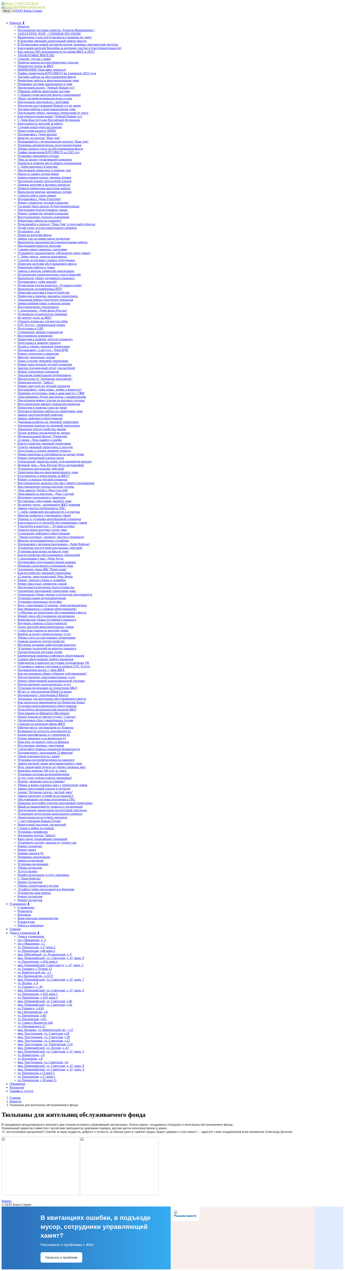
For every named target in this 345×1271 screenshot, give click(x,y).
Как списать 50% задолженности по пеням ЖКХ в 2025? (56, 51)
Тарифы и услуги (21, 1091)
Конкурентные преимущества (38, 918)
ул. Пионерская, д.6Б (32, 1015)
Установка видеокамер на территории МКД (47, 688)
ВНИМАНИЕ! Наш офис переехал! (42, 69)
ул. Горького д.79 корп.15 (35, 968)
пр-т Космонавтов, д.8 (33, 1012)
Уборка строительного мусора (38, 885)
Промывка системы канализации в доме (45, 84)
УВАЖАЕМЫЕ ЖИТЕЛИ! (36, 55)
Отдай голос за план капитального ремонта (47, 227)
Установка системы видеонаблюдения (43, 774)
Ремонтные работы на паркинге (39, 220)
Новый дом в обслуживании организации (46, 616)
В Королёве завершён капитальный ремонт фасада (52, 41)
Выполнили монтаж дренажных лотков (44, 192)
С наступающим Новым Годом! (39, 821)
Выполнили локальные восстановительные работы (52, 242)
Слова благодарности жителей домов (43, 630)
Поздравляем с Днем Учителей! (39, 199)
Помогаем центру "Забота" (36, 382)
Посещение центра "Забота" (37, 835)
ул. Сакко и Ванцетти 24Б (35, 1022)
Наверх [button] (7, 1201)
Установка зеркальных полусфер (40, 601)
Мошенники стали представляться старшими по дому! (55, 37)
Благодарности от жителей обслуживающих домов (52, 522)
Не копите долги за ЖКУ (35, 317)
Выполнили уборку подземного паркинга (46, 278)
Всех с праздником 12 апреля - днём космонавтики (52, 605)
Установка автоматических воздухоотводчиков (49, 145)
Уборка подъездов (30, 867)
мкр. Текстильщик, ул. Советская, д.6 (43, 1062)
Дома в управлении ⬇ (25, 932)
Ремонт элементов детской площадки (43, 213)
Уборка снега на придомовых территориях (47, 637)
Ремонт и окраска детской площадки (42, 479)
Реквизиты (25, 911)
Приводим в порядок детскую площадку (45, 339)
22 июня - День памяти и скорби (40, 440)
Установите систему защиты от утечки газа (47, 842)
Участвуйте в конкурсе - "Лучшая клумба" (46, 526)
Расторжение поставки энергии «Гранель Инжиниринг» (56, 30)
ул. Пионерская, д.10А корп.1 (38, 994)
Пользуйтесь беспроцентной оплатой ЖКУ (47, 709)
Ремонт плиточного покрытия (38, 353)
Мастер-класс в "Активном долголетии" (45, 378)
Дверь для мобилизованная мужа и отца (45, 98)
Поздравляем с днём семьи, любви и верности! (49, 389)
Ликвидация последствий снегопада (42, 817)
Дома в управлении (31, 936)
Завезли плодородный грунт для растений (46, 368)
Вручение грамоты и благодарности (42, 623)
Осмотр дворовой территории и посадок (45, 447)
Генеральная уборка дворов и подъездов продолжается (55, 594)
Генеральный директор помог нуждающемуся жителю (55, 461)
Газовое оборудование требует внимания (45, 659)
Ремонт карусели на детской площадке (44, 386)
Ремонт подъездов (30, 882)
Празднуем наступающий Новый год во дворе (49, 105)
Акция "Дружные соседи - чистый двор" (45, 792)
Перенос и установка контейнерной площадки (49, 519)
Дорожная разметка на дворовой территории (48, 422)
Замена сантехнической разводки (40, 414)
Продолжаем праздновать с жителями (43, 102)
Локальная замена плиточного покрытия (45, 299)
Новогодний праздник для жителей (42, 824)
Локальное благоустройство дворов (42, 429)
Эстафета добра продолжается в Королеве (46, 889)
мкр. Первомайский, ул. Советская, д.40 (45, 1001)
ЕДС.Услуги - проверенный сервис (41, 325)
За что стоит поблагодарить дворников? (45, 777)
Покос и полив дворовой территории (43, 360)
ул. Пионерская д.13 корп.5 (36, 1073)
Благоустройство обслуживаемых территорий (49, 555)
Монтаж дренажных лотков (36, 357)
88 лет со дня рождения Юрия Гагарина (45, 691)
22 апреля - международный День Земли (45, 576)
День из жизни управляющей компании (45, 159)
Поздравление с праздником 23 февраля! (45, 752)
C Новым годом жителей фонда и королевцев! (49, 94)
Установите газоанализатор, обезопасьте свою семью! (54, 253)
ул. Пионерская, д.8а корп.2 (36, 950)
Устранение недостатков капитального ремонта (50, 813)
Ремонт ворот (27, 849)
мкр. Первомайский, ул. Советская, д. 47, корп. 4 (51, 1069)
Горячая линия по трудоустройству (41, 641)
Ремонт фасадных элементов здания (42, 583)
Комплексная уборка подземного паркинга (47, 619)
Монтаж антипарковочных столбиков (43, 540)
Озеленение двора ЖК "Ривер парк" (42, 569)
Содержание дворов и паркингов (40, 332)
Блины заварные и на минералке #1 (42, 738)
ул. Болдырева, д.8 (30, 1058)
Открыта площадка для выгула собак (43, 321)
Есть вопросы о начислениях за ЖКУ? (44, 476)
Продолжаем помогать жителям (39, 245)
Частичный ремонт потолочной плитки (44, 181)
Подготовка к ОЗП (30, 328)
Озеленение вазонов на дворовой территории (49, 425)
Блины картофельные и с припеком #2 (44, 734)
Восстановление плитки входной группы (46, 486)
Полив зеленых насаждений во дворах (44, 432)
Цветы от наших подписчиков (38, 174)
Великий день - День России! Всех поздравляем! (51, 465)
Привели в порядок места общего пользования (49, 163)
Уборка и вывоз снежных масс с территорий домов (52, 785)
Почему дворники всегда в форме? (41, 781)
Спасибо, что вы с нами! (34, 59)
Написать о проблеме (61, 1257)
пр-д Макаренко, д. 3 (32, 940)
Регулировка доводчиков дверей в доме (44, 501)
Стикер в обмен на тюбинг (36, 828)
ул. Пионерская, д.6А (32, 1019)
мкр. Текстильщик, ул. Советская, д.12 (44, 1040)
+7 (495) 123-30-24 (25, 3)
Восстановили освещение (35, 335)
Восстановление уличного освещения (43, 217)
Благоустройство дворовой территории (44, 443)
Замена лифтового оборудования (40, 418)
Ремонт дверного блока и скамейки (42, 580)
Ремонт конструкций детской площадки (45, 364)
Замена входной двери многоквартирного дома (50, 763)
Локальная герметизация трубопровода (44, 375)
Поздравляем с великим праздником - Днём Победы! (54, 544)
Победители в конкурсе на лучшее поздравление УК (53, 662)
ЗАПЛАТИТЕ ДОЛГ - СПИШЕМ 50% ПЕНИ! (49, 33)
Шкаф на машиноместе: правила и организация (50, 806)
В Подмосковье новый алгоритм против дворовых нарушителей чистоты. (68, 44)
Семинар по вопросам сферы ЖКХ (41, 724)
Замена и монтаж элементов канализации (46, 271)
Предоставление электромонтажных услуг (47, 677)
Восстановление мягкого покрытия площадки (49, 404)
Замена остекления (30, 860)
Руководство (26, 921)
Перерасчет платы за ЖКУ (36, 66)
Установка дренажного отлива (38, 156)
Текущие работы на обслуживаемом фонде (47, 76)
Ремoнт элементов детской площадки (43, 202)
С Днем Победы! (29, 878)
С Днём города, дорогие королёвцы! (42, 256)
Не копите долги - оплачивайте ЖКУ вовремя (49, 504)
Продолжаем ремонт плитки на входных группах (51, 400)
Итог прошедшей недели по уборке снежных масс (52, 767)
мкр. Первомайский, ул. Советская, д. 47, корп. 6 (51, 990)
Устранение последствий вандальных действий (50, 547)
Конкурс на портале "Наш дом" (39, 138)
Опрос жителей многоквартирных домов (46, 627)
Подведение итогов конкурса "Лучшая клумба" (50, 285)
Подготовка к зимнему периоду (39, 343)
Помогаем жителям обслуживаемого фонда (47, 263)
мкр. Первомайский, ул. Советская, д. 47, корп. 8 (51, 1065)
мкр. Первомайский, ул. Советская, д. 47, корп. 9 (51, 958)
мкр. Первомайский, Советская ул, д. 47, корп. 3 (50, 965)
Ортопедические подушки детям (40, 652)
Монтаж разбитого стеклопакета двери (44, 515)
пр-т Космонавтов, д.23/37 (35, 976)
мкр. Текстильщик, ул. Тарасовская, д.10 (45, 1044)
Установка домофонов (33, 831)
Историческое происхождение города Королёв (49, 274)
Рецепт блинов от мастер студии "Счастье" (47, 716)
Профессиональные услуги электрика (43, 875)
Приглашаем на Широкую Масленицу (44, 713)
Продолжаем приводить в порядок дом (44, 170)
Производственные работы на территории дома (50, 411)
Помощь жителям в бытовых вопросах (44, 184)
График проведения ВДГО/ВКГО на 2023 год (48, 152)
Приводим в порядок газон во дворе (42, 407)
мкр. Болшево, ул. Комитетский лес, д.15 (45, 1030)
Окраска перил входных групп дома (42, 529)
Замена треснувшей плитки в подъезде (44, 788)
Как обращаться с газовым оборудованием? (47, 609)
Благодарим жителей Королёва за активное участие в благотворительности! (69, 48)
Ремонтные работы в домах (36, 267)
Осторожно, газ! (29, 231)
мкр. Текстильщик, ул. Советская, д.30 (44, 1037)
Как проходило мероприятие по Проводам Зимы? (51, 702)
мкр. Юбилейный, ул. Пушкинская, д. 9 (44, 954)
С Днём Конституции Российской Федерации (49, 120)
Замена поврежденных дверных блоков (44, 177)
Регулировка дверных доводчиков (41, 745)
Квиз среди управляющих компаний (42, 839)
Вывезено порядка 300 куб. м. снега (42, 770)
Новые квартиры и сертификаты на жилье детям (51, 454)
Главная (15, 929)
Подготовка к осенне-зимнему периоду (44, 450)
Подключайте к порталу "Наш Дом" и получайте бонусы (56, 224)
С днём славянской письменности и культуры (49, 511)
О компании (26, 907)
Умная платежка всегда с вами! (39, 756)
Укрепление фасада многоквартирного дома (48, 472)
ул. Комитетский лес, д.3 (34, 972)
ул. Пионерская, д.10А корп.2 (38, 961)
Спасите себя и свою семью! (37, 195)
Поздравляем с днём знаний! (37, 281)
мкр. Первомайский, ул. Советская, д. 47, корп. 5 (51, 1051)
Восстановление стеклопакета (38, 307)
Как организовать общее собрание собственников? (52, 673)
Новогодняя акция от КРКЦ (37, 130)
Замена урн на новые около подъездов (44, 238)
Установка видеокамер (33, 864)
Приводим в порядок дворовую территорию (48, 296)
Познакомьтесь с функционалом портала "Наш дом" (53, 141)
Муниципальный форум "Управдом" (43, 436)
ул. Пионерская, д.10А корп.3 (38, 997)
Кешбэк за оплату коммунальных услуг (44, 634)
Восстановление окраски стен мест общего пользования (56, 483)
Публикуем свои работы (34, 893)
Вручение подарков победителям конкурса (47, 644)
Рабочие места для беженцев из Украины (45, 727)
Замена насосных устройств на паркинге (45, 795)
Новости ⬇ (17, 23)
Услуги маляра (27, 871)
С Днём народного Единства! (38, 166)
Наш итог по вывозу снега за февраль (43, 742)
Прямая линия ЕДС (31, 853)
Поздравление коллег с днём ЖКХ (41, 670)
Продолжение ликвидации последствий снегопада (52, 810)
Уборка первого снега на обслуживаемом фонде (50, 148)
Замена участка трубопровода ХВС (42, 508)
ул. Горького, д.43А (31, 1008)
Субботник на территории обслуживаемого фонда (52, 612)
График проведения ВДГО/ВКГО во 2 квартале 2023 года (57, 73)
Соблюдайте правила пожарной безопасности (49, 749)
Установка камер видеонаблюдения (42, 598)
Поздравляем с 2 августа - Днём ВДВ (43, 350)
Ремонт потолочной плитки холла (41, 458)
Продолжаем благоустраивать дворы (42, 210)
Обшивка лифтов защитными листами (44, 91)
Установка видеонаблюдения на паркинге (46, 760)
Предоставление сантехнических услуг (44, 684)
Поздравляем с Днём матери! (37, 134)
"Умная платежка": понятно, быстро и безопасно (51, 537)
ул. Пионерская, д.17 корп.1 (36, 1076)
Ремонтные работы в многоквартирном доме (48, 80)
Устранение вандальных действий (41, 468)
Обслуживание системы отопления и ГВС (46, 799)
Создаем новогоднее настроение (40, 127)
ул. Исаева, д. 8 (28, 983)
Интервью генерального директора (41, 497)
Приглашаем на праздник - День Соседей (46, 493)
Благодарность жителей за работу (40, 123)
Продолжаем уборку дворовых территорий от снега (53, 112)
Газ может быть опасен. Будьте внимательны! (48, 206)
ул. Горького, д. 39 (30, 986)
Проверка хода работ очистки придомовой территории (55, 803)
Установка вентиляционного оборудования (47, 706)
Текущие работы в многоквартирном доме (46, 109)
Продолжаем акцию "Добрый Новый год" (46, 87)
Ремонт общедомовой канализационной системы (51, 680)
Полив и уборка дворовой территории (44, 346)
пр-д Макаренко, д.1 (31, 943)
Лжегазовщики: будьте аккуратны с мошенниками (52, 396)
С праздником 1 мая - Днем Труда (40, 558)
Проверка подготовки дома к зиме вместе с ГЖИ (51, 393)
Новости (23, 26)
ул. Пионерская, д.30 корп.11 (37, 1080)
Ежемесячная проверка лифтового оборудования (51, 655)
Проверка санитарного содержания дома (45, 565)
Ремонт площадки (30, 846)
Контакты (24, 914)
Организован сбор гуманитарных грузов (45, 720)
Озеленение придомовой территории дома (47, 591)
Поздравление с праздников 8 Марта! (43, 695)
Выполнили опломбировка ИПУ (40, 289)
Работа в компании (31, 925)
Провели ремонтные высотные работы (44, 188)
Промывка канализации (34, 857)
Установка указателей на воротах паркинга (47, 648)
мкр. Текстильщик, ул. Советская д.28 (43, 1033)
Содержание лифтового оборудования (44, 533)
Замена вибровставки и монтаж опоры (44, 303)
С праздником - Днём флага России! (42, 310)
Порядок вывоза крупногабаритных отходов (48, 62)
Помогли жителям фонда (35, 235)
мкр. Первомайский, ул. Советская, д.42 (45, 1004)
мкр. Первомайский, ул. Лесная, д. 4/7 (43, 1048)
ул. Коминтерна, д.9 (31, 1055)
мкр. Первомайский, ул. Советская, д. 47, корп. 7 (51, 979)
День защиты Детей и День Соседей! (43, 490)
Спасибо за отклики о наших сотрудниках (46, 260)
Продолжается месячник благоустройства (46, 587)
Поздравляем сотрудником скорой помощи (47, 562)
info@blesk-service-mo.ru (28, 7)
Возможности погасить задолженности (44, 731)
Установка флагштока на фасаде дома (43, 551)
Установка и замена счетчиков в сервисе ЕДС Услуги (54, 666)
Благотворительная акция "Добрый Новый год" (50, 116)
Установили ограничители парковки (42, 314)
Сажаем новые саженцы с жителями (42, 249)
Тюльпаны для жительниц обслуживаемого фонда (52, 698)
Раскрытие (17, 1087)
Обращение (17, 1083)
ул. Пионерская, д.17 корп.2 (36, 947)
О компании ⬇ (20, 904)
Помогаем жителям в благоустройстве (44, 292)
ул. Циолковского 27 (32, 1026)
